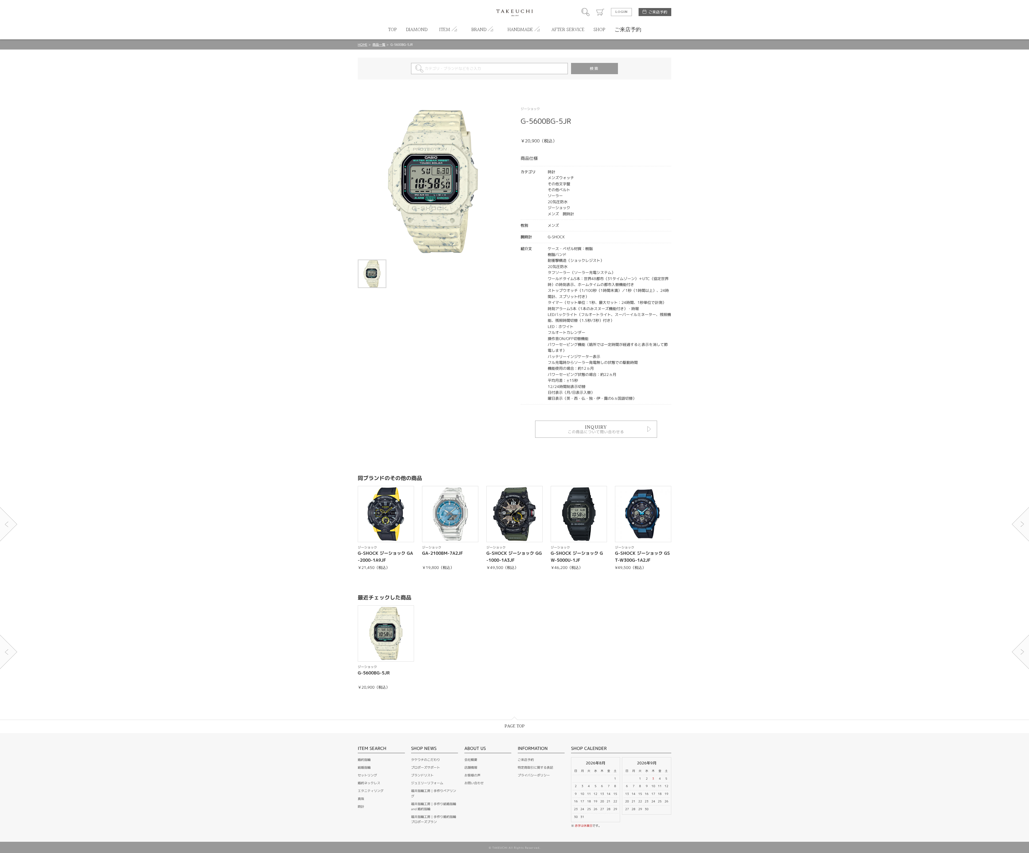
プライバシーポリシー (534, 775)
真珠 (361, 799)
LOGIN (621, 12)
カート (600, 12)
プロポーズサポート (425, 767)
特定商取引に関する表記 (535, 767)
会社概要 (470, 759)
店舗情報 (470, 767)
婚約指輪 (364, 759)
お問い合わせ (474, 783)
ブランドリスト (422, 775)
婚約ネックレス (369, 783)
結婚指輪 (364, 767)
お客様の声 (472, 775)
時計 (361, 806)
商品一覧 (378, 44)
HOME (362, 44)
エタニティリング (370, 790)
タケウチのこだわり (425, 759)
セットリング (367, 775)
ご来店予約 (657, 11)
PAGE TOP (515, 726)
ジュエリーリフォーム (427, 783)
